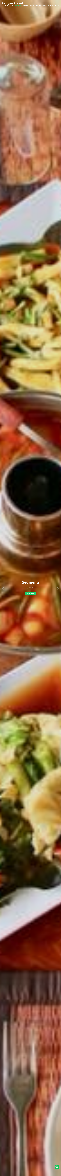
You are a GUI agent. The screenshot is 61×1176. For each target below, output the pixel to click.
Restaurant (18, 6)
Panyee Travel (12, 3)
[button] (3, 588)
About (44, 6)
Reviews (38, 6)
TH (55, 6)
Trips (11, 6)
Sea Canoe (25, 6)
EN (58, 6)
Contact (50, 6)
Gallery (32, 6)
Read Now (30, 593)
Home (6, 6)
